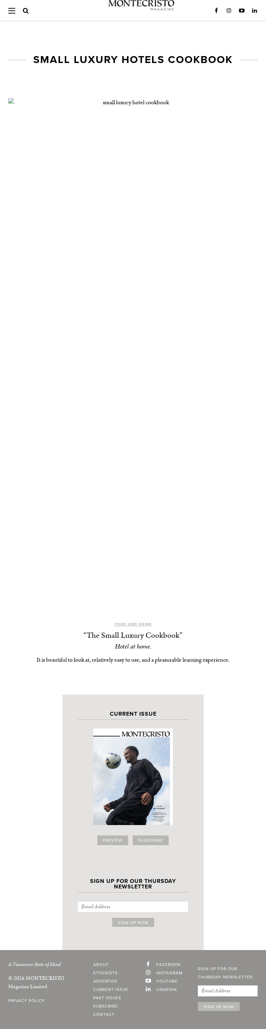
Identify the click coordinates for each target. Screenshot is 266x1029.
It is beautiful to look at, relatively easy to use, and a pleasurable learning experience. (133, 660)
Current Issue (110, 989)
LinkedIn (254, 11)
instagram (169, 972)
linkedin (166, 989)
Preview (113, 840)
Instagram (229, 11)
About (101, 964)
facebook (168, 964)
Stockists (105, 972)
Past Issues (107, 997)
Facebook (216, 11)
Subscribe (150, 840)
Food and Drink (133, 624)
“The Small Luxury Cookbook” (133, 635)
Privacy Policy (26, 1000)
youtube (167, 981)
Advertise (105, 981)
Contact (104, 1014)
